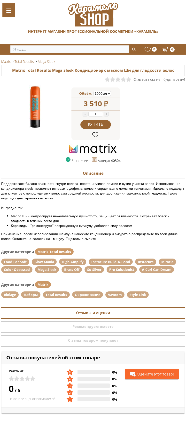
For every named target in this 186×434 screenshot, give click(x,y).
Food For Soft (15, 262)
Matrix (43, 284)
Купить (95, 124)
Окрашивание (87, 294)
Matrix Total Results (54, 251)
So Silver (94, 269)
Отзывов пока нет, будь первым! (159, 79)
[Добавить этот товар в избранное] (96, 135)
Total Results (56, 294)
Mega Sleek (47, 269)
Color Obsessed (17, 269)
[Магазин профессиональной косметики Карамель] (93, 14)
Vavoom (115, 294)
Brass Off (71, 269)
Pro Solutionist (121, 269)
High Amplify (73, 262)
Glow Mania (44, 262)
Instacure (146, 262)
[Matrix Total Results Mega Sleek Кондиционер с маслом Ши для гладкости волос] (36, 128)
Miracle (167, 262)
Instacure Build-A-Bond (110, 262)
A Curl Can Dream (156, 269)
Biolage (10, 294)
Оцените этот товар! (155, 374)
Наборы (31, 294)
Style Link (138, 294)
